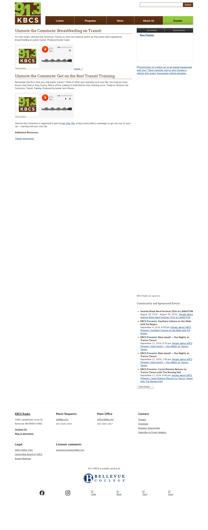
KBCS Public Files (24, 449)
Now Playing (147, 35)
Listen (60, 20)
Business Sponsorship (149, 428)
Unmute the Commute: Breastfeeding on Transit (58, 31)
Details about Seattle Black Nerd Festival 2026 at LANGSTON (166, 316)
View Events (144, 386)
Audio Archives (179, 30)
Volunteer (143, 423)
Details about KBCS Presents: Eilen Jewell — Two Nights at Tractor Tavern (166, 346)
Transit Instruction (24, 138)
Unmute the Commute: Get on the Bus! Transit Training (65, 76)
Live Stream (151, 30)
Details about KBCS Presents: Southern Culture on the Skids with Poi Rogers (165, 330)
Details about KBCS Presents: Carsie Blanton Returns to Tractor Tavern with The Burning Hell (166, 378)
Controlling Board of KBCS (28, 454)
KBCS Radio (22, 414)
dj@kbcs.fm (62, 419)
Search (188, 4)
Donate (177, 20)
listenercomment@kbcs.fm (70, 449)
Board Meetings (23, 458)
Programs (90, 20)
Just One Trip (68, 123)
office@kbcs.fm (105, 419)
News (120, 20)
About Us (148, 20)
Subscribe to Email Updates (152, 432)
